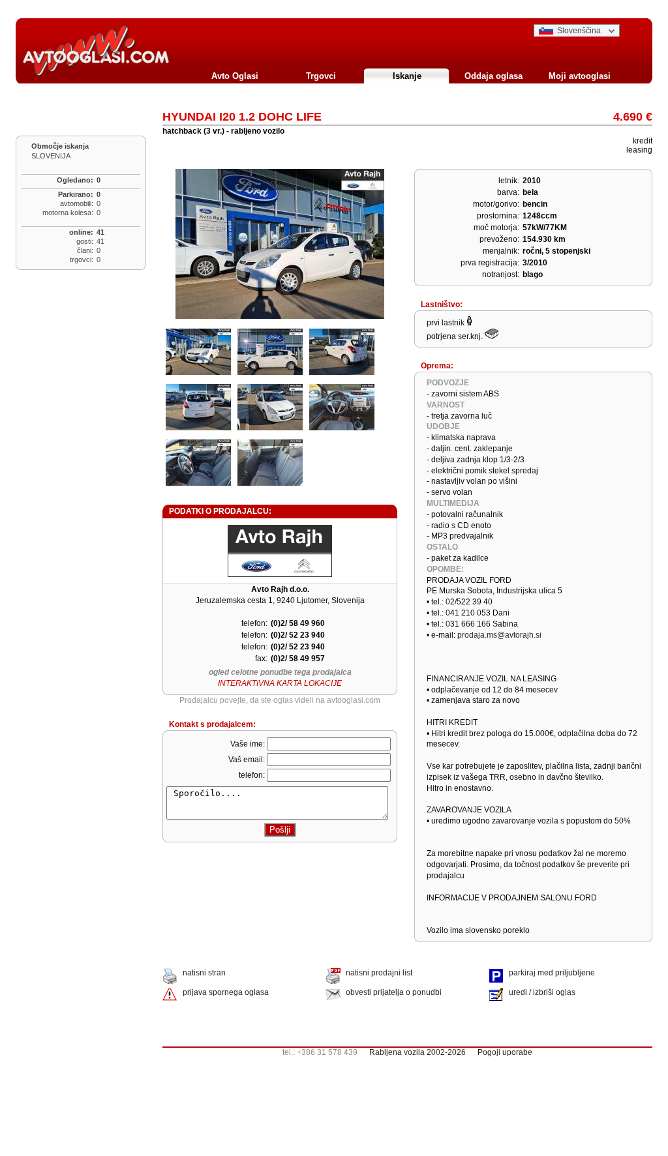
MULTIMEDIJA (453, 503)
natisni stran (204, 972)
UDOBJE (443, 426)
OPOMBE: (445, 569)
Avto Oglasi (234, 76)
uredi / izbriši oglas (542, 992)
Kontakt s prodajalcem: (212, 724)
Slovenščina (579, 30)
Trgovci (321, 76)
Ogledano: (75, 180)
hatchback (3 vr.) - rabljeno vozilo (223, 131)
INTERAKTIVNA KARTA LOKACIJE (280, 683)
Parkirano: (75, 194)
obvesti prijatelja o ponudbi (394, 992)
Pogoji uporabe (505, 1052)
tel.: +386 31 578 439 (407, 1052)
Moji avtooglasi (580, 76)
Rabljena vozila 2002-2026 (417, 1052)
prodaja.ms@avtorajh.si (499, 635)
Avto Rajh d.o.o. (280, 589)
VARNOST (445, 404)
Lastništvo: (442, 304)
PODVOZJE (448, 382)
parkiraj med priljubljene (552, 972)
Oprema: (437, 365)
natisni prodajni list (379, 972)
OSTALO (442, 547)
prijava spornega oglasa (226, 992)
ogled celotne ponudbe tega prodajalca (280, 672)
